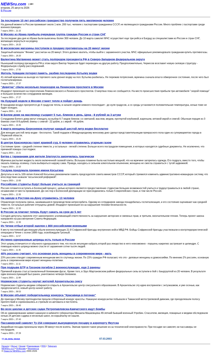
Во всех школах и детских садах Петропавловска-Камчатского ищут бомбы (53, 309)
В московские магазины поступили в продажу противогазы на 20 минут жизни (55, 48)
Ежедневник (33, 346)
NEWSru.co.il (8, 348)
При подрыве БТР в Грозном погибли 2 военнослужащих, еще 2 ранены (50, 267)
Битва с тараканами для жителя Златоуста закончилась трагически (47, 156)
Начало (5, 346)
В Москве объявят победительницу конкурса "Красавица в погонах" (48, 295)
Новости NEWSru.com (15, 351)
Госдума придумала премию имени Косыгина (32, 170)
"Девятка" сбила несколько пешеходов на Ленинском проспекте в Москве (52, 87)
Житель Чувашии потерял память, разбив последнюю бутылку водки (49, 73)
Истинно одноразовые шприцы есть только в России (38, 239)
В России (6, 10)
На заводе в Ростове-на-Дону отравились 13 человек (37, 198)
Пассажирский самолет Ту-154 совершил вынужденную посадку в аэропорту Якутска (60, 322)
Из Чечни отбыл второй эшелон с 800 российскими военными (44, 225)
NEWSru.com (13, 4)
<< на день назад (11, 338)
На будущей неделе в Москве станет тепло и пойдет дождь (41, 101)
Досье (14, 346)
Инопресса (33, 348)
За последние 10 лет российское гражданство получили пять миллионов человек (57, 20)
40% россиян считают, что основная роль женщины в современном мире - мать (56, 253)
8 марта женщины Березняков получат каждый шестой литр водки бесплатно (54, 128)
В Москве (21, 348)
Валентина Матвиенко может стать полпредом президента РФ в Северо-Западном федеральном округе (73, 59)
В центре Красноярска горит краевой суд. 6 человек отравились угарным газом (56, 142)
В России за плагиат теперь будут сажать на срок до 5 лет (41, 211)
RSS (43, 346)
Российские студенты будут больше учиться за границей (40, 184)
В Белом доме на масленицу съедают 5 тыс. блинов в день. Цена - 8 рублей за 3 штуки (61, 114)
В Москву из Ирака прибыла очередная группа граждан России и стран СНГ (53, 34)
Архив (22, 346)
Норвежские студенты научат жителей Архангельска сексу (41, 281)
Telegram (52, 346)
